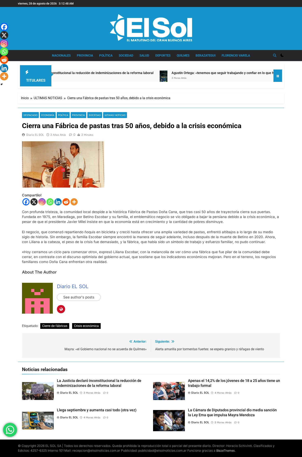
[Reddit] (66, 201)
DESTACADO (30, 115)
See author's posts (78, 297)
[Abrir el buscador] (274, 55)
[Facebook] (26, 201)
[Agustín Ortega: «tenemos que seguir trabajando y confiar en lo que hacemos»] (147, 80)
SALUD (144, 55)
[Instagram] (42, 201)
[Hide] (1, 84)
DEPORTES (163, 55)
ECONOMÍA (47, 115)
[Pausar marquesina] (277, 76)
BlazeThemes (225, 450)
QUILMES (183, 55)
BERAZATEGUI (206, 55)
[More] (74, 201)
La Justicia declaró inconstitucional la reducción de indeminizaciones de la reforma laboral (70, 73)
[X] (34, 201)
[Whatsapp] (50, 201)
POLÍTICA (106, 55)
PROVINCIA (85, 55)
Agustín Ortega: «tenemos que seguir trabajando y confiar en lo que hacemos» (213, 73)
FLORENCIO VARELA (236, 55)
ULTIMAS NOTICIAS (115, 115)
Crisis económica (86, 326)
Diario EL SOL (35, 135)
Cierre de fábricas (54, 326)
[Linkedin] (58, 201)
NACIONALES (61, 55)
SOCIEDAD (126, 55)
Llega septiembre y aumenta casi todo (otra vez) (96, 410)
